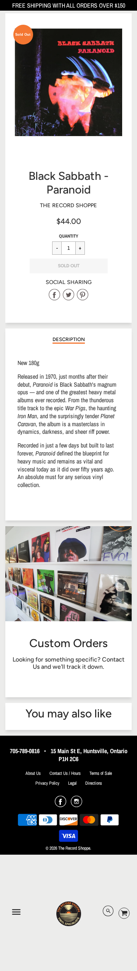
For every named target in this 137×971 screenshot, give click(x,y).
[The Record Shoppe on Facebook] (60, 804)
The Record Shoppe (68, 205)
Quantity (68, 236)
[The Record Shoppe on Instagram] (76, 804)
